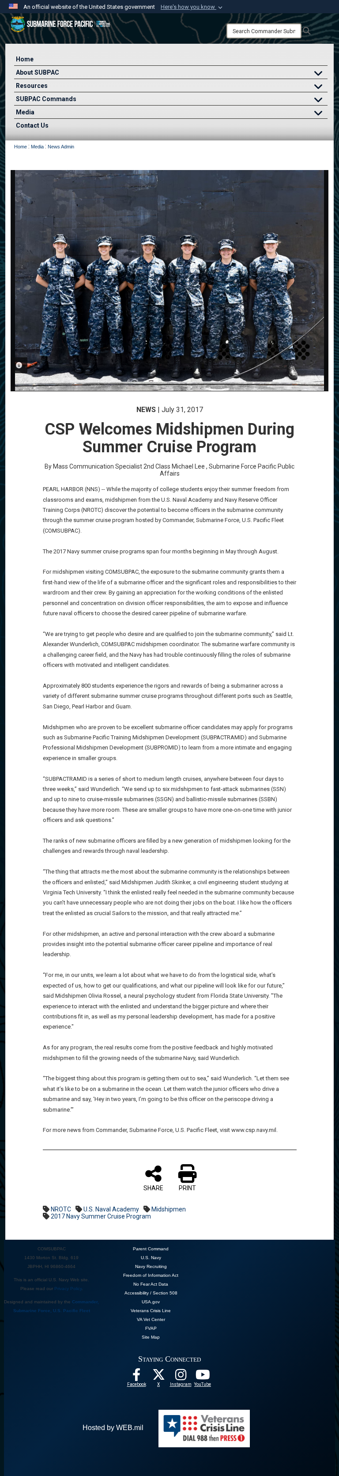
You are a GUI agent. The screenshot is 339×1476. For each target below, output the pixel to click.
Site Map (151, 1337)
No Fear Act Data (150, 1284)
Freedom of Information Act (150, 1275)
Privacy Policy (68, 1288)
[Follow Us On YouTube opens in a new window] (203, 1377)
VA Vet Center (151, 1319)
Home (25, 59)
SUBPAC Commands (46, 98)
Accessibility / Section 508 (150, 1293)
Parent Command (151, 1248)
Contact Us (32, 125)
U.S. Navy (151, 1257)
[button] (192, 7)
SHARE (153, 1188)
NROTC (61, 1209)
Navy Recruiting (151, 1266)
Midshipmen (168, 1209)
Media (25, 112)
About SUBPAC (37, 72)
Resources (32, 85)
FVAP (151, 1328)
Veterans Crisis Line (151, 1310)
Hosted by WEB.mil (113, 1427)
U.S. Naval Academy (111, 1209)
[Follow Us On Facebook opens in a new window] (136, 1377)
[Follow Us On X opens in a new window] (158, 1377)
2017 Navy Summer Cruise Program (101, 1216)
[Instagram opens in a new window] (181, 1377)
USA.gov (151, 1301)
